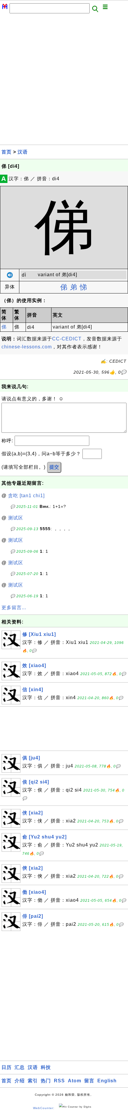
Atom (74, 1080)
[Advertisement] (64, 81)
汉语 (23, 151)
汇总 (20, 1067)
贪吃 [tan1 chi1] (26, 495)
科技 (46, 1067)
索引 (33, 1080)
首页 (6, 151)
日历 (6, 1067)
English (107, 1080)
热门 (46, 1080)
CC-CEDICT (67, 338)
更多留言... (13, 607)
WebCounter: (43, 1108)
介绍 (20, 1080)
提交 (54, 467)
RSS (59, 1080)
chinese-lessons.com (26, 346)
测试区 (15, 517)
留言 (89, 1080)
